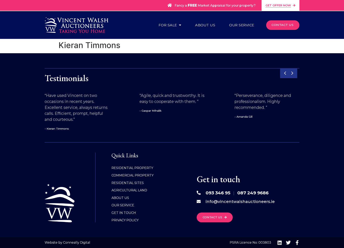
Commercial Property (132, 175)
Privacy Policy (125, 220)
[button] (285, 73)
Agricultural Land (129, 190)
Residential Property (132, 168)
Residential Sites (127, 183)
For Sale (168, 25)
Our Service (241, 25)
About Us (205, 25)
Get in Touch (123, 213)
